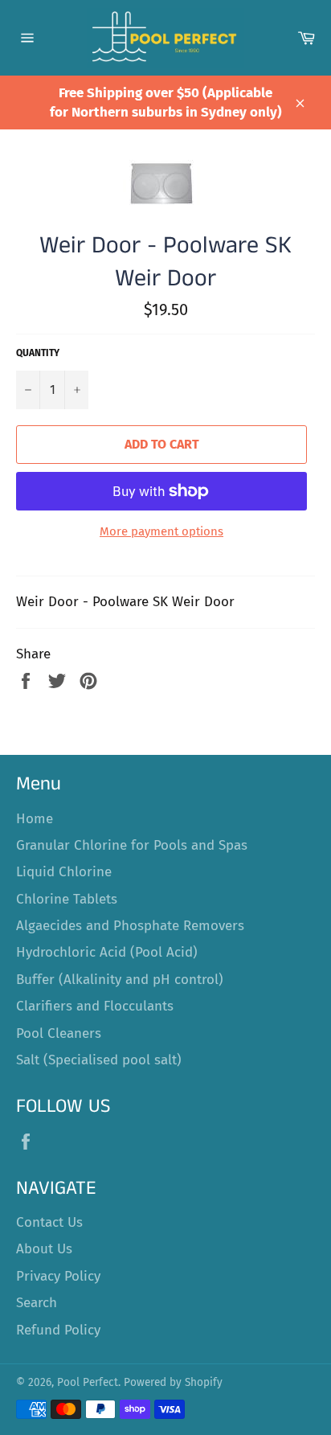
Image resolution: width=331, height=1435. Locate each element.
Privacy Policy (58, 1276)
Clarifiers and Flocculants (95, 1006)
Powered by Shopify (173, 1382)
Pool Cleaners (58, 1033)
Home (34, 818)
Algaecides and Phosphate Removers (130, 925)
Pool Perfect (87, 1382)
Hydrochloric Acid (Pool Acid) (107, 952)
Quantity (37, 353)
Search (36, 1302)
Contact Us (49, 1222)
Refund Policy (58, 1330)
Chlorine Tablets (66, 899)
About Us (44, 1248)
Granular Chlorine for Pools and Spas (131, 845)
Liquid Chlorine (64, 871)
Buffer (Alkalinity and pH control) (119, 979)
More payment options (161, 531)
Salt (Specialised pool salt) (99, 1060)
